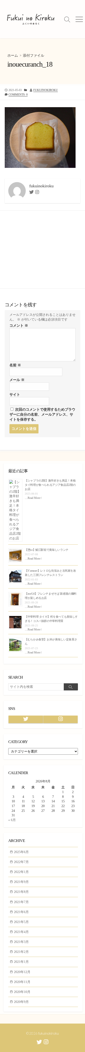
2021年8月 (21, 892)
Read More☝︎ (35, 498)
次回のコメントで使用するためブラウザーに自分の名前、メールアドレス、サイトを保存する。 (42, 414)
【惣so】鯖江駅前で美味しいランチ (46, 549)
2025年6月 (21, 852)
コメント (18, 325)
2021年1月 (21, 962)
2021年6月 (21, 912)
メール (17, 380)
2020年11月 (22, 982)
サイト (14, 394)
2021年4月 (21, 932)
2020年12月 (22, 972)
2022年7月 (21, 862)
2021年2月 (21, 952)
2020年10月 (22, 992)
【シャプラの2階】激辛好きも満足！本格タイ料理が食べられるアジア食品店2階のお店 (50, 485)
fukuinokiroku (45, 90)
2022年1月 (21, 872)
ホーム (12, 55)
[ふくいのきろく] (31, 19)
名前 (15, 365)
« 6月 (12, 820)
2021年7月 (21, 902)
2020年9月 (21, 1002)
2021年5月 (21, 922)
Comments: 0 (18, 94)
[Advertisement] (42, 249)
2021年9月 (21, 882)
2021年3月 (21, 942)
